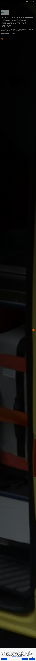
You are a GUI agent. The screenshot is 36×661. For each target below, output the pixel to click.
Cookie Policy (14, 656)
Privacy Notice (19, 656)
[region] (18, 654)
